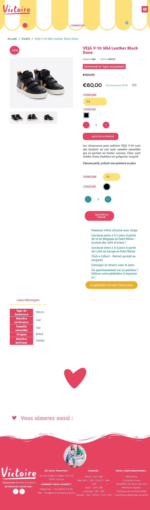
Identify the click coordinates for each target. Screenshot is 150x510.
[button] (25, 25)
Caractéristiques (28, 300)
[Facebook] (15, 491)
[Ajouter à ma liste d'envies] (67, 52)
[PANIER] (125, 25)
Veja (94, 59)
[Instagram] (22, 491)
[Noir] (86, 115)
